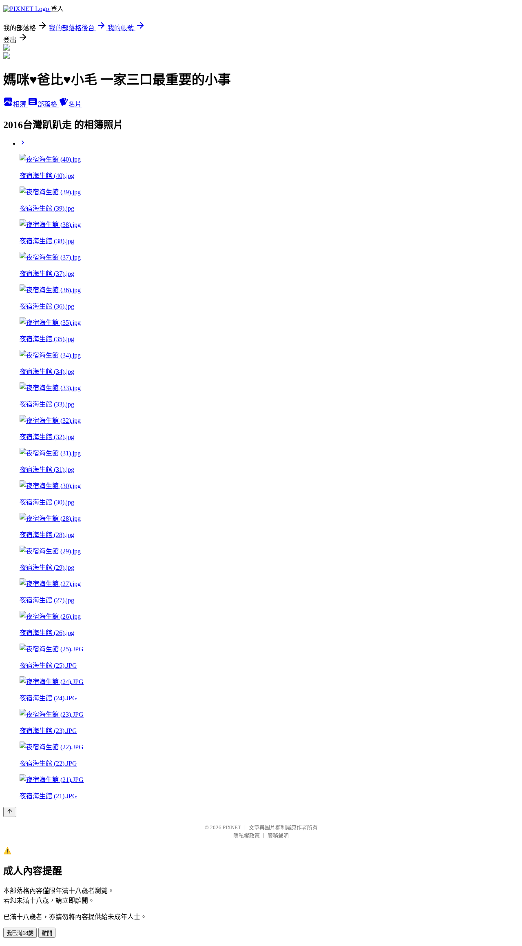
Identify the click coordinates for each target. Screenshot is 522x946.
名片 (75, 104)
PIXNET (232, 827)
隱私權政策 (246, 836)
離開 (47, 933)
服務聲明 (278, 836)
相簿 (20, 104)
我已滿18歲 (20, 933)
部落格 (48, 104)
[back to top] (9, 812)
